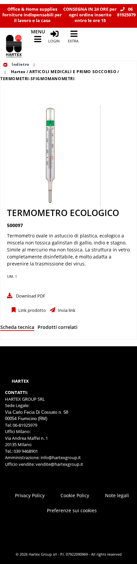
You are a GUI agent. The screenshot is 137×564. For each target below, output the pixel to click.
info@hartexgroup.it (60, 457)
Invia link (66, 310)
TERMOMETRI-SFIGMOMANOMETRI (37, 78)
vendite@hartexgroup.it (59, 464)
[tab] (17, 328)
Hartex (18, 71)
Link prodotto (31, 310)
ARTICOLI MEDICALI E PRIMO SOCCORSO (72, 71)
